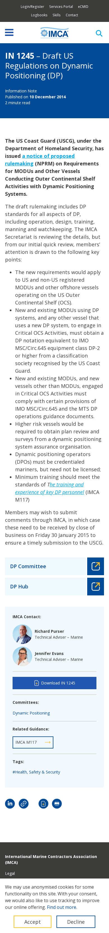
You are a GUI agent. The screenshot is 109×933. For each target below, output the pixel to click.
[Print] (57, 804)
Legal (10, 873)
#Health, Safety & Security (36, 772)
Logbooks (39, 15)
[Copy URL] (24, 804)
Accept (32, 921)
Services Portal (61, 6)
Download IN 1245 (58, 683)
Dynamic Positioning (31, 713)
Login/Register (32, 6)
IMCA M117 (26, 742)
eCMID (83, 6)
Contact (72, 15)
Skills (57, 15)
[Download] (43, 804)
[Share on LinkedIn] (10, 804)
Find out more (61, 907)
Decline (76, 921)
